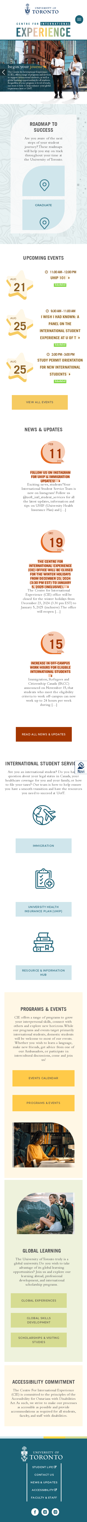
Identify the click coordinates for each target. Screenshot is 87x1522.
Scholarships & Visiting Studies (38, 1340)
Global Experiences (38, 1300)
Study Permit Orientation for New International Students (60, 367)
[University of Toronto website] (41, 9)
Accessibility (46, 1489)
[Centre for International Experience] (41, 1453)
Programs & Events (43, 1102)
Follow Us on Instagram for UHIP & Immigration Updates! (50, 476)
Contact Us (44, 1474)
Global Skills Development (39, 1320)
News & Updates (44, 1482)
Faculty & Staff (44, 1497)
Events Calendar (43, 1078)
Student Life (46, 1467)
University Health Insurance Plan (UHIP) (43, 909)
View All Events (39, 402)
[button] (3, 72)
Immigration (43, 845)
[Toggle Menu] (79, 19)
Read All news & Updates (44, 734)
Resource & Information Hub (43, 972)
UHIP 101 (58, 277)
